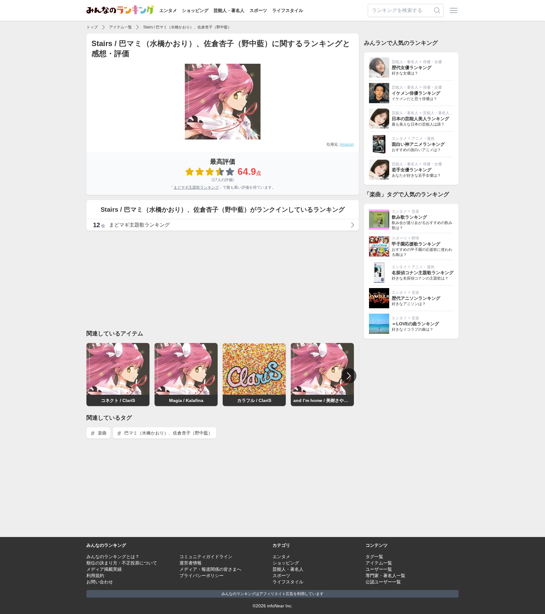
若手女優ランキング (411, 169)
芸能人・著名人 (229, 10)
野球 (415, 238)
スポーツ (258, 10)
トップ (92, 27)
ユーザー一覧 (379, 569)
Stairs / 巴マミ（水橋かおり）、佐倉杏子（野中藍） (187, 27)
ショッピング (195, 10)
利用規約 (95, 575)
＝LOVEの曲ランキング (415, 323)
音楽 (415, 211)
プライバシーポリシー (201, 575)
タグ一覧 (374, 556)
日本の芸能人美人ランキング (420, 118)
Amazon (347, 144)
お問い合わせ (99, 581)
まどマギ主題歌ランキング (196, 187)
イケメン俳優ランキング (416, 93)
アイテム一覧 (120, 27)
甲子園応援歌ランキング (416, 243)
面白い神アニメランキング (418, 144)
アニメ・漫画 (423, 138)
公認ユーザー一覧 (383, 581)
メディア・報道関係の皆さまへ (210, 569)
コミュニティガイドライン (205, 556)
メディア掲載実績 (104, 569)
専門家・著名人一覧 (385, 575)
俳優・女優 (432, 62)
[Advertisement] (222, 280)
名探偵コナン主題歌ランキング (423, 272)
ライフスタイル (287, 10)
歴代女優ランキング (411, 67)
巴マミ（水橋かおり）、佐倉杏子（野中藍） (168, 432)
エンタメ (168, 10)
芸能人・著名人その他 (442, 113)
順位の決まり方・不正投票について (121, 562)
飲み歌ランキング (409, 217)
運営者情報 (190, 562)
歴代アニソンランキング (416, 298)
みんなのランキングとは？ (112, 556)
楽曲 (102, 432)
